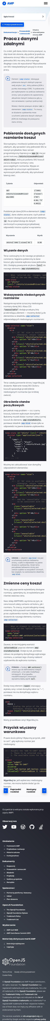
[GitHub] (31, 826)
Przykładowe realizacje (16, 849)
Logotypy (10, 947)
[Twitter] (4, 826)
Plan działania (12, 899)
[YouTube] (13, 826)
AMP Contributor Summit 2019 (18, 933)
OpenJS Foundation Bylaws (17, 913)
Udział (9, 896)
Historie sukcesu (13, 852)
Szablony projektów (14, 879)
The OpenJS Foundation (16, 910)
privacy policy (40, 1019)
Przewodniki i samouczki (24, 32)
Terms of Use (7, 972)
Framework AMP (13, 846)
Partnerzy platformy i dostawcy (19, 893)
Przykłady (10, 876)
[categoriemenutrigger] (12, 24)
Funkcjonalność (13, 856)
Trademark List (13, 919)
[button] (46, 3)
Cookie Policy (7, 975)
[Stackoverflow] (41, 826)
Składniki (10, 873)
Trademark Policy (14, 916)
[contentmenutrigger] (24, 16)
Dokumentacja (10, 32)
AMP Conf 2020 (12, 930)
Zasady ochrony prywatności (24, 972)
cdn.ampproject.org (31, 1016)
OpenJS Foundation (12, 982)
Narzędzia (10, 882)
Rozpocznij (11, 866)
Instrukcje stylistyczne (16, 943)
